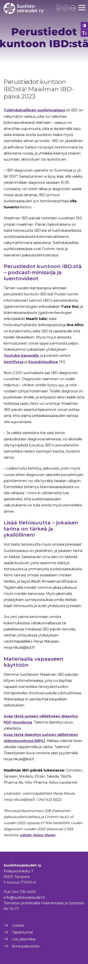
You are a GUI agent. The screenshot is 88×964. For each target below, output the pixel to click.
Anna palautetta (25, 946)
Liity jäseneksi (23, 939)
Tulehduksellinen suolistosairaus (34, 110)
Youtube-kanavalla (21, 355)
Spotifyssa (13, 362)
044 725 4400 (24, 892)
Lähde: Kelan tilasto (37, 835)
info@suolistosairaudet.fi (24, 897)
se (58, 8)
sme (72, 8)
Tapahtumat (22, 932)
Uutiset (18, 925)
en (65, 8)
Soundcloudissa (43, 362)
